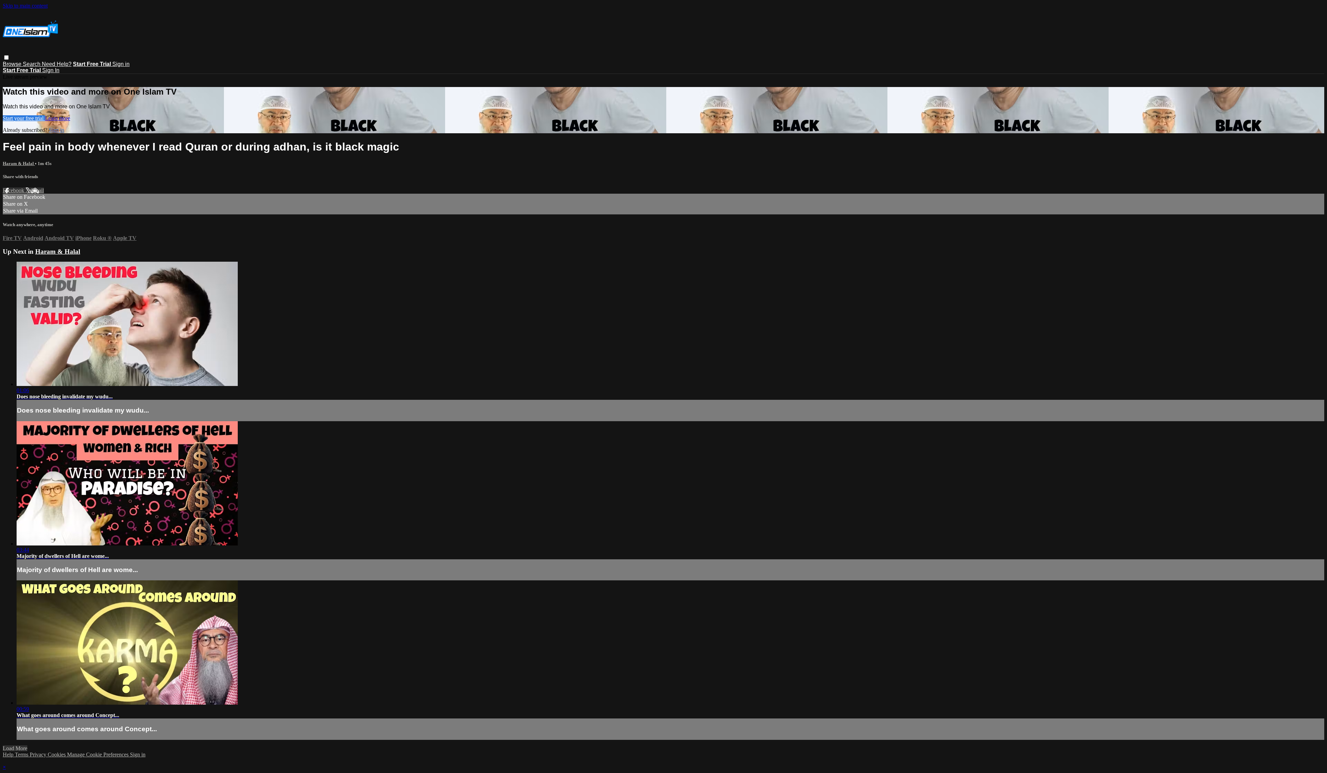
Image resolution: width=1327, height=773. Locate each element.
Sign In (50, 70)
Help (9, 754)
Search (32, 64)
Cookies (57, 754)
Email (37, 190)
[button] (6, 57)
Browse (13, 64)
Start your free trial (24, 118)
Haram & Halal (19, 163)
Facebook (14, 190)
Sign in (121, 64)
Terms (22, 754)
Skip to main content (25, 6)
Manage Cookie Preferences (98, 754)
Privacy (39, 754)
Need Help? (57, 64)
